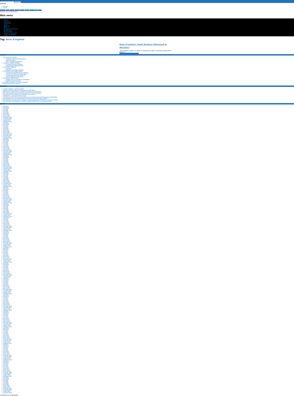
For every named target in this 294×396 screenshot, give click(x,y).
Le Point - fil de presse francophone (129, 53)
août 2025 (5, 123)
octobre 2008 (6, 391)
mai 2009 (5, 381)
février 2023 (6, 164)
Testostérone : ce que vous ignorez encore (14, 95)
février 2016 (6, 271)
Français (5, 6)
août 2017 (5, 248)
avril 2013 (5, 317)
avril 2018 (5, 237)
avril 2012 (5, 333)
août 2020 (5, 204)
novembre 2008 (7, 390)
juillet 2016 (6, 264)
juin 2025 (5, 125)
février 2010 (6, 369)
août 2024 (5, 139)
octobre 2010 (6, 358)
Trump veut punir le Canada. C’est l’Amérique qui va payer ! (19, 94)
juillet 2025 (6, 124)
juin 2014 (5, 297)
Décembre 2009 (7, 372)
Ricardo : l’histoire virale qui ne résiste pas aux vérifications (19, 90)
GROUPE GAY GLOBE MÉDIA (8, 11)
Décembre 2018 (7, 226)
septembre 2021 (7, 186)
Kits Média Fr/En (8, 30)
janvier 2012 (6, 337)
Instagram (32, 10)
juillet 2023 (6, 157)
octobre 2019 (6, 215)
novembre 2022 (7, 168)
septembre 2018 (7, 230)
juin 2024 (5, 142)
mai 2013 (5, 315)
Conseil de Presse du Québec (14, 64)
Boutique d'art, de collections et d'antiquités (18, 79)
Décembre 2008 (7, 388)
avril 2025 (5, 128)
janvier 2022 (6, 182)
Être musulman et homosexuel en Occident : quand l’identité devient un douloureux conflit (27, 101)
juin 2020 (5, 206)
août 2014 (5, 295)
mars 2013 (6, 318)
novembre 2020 (7, 200)
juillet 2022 (6, 173)
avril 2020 (5, 209)
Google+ (12, 10)
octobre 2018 (6, 229)
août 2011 (5, 344)
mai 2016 (5, 267)
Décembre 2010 (7, 355)
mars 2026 (6, 113)
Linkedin (22, 10)
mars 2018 (6, 238)
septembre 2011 (7, 343)
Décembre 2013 (7, 306)
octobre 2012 (6, 325)
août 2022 (5, 172)
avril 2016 (5, 268)
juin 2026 (5, 109)
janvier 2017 (6, 257)
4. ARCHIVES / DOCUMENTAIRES (13, 71)
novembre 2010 (7, 357)
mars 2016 (6, 270)
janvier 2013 (6, 321)
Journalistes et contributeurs (11, 28)
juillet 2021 (6, 189)
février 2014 (6, 303)
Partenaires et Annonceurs (10, 32)
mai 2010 (5, 365)
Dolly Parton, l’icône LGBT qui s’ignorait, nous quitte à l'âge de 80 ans (22, 91)
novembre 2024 (7, 135)
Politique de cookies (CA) (10, 34)
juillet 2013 (6, 312)
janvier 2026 (6, 116)
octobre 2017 (6, 245)
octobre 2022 (6, 169)
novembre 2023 (7, 151)
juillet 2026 (6, 107)
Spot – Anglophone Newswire (14, 61)
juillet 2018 (6, 233)
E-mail (40, 10)
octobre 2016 (6, 260)
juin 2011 (5, 347)
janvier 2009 (6, 387)
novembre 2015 (7, 275)
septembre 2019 (7, 216)
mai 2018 (5, 235)
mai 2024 (5, 143)
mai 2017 (5, 252)
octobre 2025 (6, 120)
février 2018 (6, 240)
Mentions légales (8, 31)
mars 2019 (6, 222)
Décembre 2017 (7, 242)
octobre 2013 (6, 308)
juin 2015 (5, 281)
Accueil (5, 19)
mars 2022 (6, 179)
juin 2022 (5, 175)
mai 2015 (5, 282)
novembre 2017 (7, 244)
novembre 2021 (7, 183)
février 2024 (6, 147)
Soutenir (6, 35)
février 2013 (6, 319)
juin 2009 (5, 380)
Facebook (2, 10)
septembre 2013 (7, 310)
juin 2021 (5, 190)
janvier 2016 (6, 273)
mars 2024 (6, 146)
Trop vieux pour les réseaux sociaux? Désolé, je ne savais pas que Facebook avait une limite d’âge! (30, 97)
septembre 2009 (7, 376)
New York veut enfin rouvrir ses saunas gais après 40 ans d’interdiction (22, 93)
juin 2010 (5, 363)
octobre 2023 (6, 153)
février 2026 (6, 114)
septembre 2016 (7, 262)
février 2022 (6, 180)
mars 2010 (6, 368)
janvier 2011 (6, 354)
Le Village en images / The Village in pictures (15, 82)
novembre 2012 (7, 323)
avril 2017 (5, 253)
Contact (6, 24)
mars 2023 (6, 162)
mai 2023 (5, 160)
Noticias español (10, 60)
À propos (6, 20)
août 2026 (5, 106)
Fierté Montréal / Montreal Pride (14, 65)
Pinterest (17, 10)
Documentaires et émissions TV (14, 76)
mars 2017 (6, 255)
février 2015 (6, 286)
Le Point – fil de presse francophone (16, 58)
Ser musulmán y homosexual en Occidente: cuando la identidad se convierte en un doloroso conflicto (30, 99)
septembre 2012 (7, 326)
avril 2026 (5, 111)
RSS (36, 10)
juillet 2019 (6, 217)
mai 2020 (5, 208)
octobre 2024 (6, 136)
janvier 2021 (6, 197)
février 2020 (6, 212)
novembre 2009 (7, 373)
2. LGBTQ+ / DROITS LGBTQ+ (11, 63)
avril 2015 (5, 284)
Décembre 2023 (7, 150)
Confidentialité (7, 23)
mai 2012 (5, 332)
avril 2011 (5, 350)
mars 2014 (6, 301)
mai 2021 (5, 191)
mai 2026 (5, 110)
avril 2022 (5, 178)
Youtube (27, 10)
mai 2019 (5, 219)
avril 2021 (5, 193)
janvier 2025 (6, 132)
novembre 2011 (7, 340)
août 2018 (5, 231)
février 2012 (6, 336)
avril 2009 (5, 383)
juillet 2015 (6, 279)
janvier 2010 (6, 370)
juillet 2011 (6, 346)
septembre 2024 (7, 138)
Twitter (7, 10)
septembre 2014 (7, 293)
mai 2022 (5, 176)
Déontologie (7, 26)
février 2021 (6, 195)
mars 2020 (6, 211)
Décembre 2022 (7, 167)
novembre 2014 (7, 290)
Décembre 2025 (7, 117)
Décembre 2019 (7, 213)
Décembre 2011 (7, 339)
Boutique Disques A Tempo (13, 80)
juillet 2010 (6, 362)
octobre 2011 (6, 341)
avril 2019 (5, 220)
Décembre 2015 (7, 274)
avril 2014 (5, 300)
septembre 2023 (7, 154)
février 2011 (6, 352)
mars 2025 (6, 129)
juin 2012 (5, 330)
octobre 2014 (6, 292)
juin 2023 (5, 158)
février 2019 (6, 223)
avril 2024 (5, 145)
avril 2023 (5, 161)
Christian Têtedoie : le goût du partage (13, 88)
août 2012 (5, 328)
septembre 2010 (7, 359)
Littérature (9, 68)
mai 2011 (5, 348)
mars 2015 (6, 285)
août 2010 (5, 361)
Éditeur (5, 27)
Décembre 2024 (7, 134)
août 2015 (5, 278)
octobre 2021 (6, 184)
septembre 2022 (7, 171)
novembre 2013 (7, 307)
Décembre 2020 (7, 198)
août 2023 (5, 156)
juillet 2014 (6, 296)
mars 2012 (6, 335)
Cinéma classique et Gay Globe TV (15, 75)
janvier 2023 (6, 165)
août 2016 (5, 263)
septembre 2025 (7, 121)
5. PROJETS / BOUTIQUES (10, 78)
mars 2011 (6, 351)
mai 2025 (5, 127)
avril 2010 (5, 366)
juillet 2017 (6, 249)
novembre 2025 (7, 118)
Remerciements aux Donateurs (11, 83)
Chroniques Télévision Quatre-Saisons (16, 74)
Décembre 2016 (7, 259)
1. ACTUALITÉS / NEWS (10, 57)
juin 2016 (5, 266)
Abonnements (7, 21)
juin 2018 (5, 234)
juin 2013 (5, 314)
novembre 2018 (7, 227)
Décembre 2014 (7, 289)
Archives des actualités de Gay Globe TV (17, 72)
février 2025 (6, 131)
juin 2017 (5, 251)
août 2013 (5, 311)
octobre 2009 (6, 374)
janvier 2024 (6, 149)
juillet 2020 (6, 205)
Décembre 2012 (7, 322)
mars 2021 (6, 194)
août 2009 (5, 377)
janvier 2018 (6, 241)
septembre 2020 (7, 202)
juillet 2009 (6, 379)
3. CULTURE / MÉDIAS (9, 67)
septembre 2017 (7, 246)
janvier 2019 (6, 224)
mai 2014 (5, 299)
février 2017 (6, 256)
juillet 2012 (6, 329)
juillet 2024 (6, 140)
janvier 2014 (6, 304)
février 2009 (6, 385)
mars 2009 (6, 384)
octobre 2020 (6, 201)
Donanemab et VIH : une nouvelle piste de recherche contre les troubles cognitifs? (25, 98)
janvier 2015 (6, 288)
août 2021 (5, 187)
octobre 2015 (6, 277)
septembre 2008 (7, 392)
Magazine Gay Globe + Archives (15, 69)
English (5, 7)
